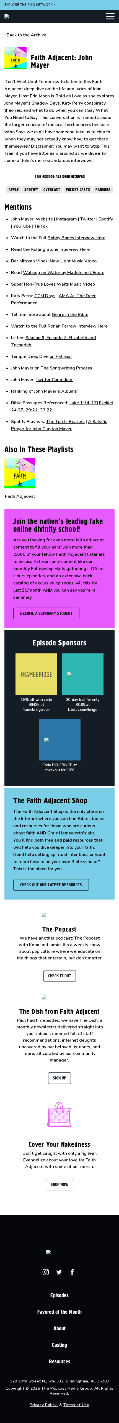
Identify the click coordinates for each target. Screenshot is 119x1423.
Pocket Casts (78, 189)
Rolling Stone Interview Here (60, 249)
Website (44, 219)
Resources (59, 1361)
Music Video (82, 284)
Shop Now (59, 1184)
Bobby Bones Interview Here (76, 238)
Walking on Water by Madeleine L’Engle (63, 273)
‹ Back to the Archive (25, 35)
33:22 (46, 410)
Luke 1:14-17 (83, 403)
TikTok (41, 226)
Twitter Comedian (54, 380)
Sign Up (59, 1078)
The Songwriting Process (66, 368)
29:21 (31, 410)
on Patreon (61, 356)
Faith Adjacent (20, 496)
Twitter (87, 219)
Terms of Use (76, 1405)
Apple (14, 189)
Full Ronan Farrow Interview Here (73, 326)
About (59, 1328)
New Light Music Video (73, 261)
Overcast (51, 189)
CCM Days (44, 296)
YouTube (22, 226)
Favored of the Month (59, 1311)
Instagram (66, 219)
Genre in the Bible (70, 315)
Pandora (102, 189)
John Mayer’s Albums (55, 391)
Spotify (31, 189)
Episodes (59, 1295)
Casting (59, 1345)
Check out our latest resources (51, 884)
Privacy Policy (44, 1405)
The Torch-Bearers (65, 422)
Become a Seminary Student (46, 613)
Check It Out (59, 975)
